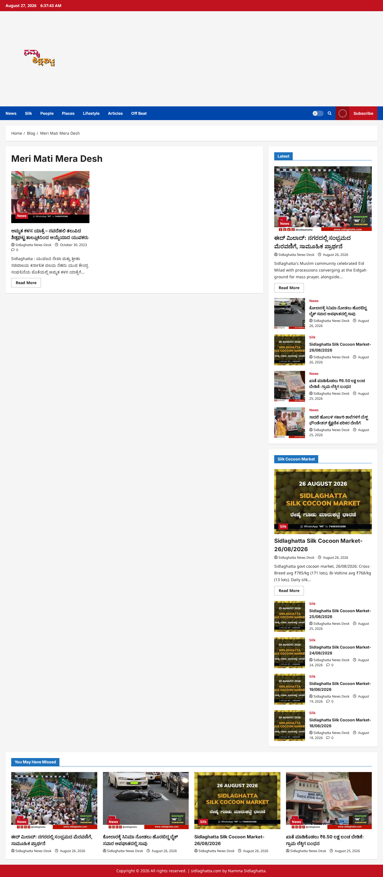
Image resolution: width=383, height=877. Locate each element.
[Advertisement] (267, 59)
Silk (28, 113)
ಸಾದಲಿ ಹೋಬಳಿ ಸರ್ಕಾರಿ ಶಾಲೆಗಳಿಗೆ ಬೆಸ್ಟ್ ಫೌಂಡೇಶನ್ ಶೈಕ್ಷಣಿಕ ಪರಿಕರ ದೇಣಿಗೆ (289, 422)
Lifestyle (91, 113)
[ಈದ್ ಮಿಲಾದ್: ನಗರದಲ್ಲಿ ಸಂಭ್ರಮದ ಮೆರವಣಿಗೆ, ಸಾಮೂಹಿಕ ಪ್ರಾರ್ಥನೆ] (323, 198)
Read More (28, 283)
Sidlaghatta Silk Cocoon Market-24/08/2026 (289, 652)
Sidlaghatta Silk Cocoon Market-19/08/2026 (289, 689)
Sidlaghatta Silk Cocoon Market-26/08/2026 (289, 350)
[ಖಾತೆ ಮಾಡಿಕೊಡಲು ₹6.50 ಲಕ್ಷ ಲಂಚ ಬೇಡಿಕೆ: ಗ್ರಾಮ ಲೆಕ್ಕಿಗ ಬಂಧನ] (329, 800)
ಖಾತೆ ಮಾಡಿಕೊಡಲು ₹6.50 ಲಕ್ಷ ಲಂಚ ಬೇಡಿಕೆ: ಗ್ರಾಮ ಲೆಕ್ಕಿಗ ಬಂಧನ (289, 386)
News (11, 113)
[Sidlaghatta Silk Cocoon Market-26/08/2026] (323, 501)
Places (68, 113)
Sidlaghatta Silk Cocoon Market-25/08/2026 (289, 616)
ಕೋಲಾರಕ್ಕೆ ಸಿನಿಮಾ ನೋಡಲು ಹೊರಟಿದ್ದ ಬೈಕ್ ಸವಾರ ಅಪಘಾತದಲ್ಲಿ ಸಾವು (289, 313)
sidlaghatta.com (206, 870)
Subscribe (363, 113)
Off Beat (139, 113)
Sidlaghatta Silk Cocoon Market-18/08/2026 (289, 725)
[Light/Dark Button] (318, 113)
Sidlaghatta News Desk (33, 244)
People (47, 113)
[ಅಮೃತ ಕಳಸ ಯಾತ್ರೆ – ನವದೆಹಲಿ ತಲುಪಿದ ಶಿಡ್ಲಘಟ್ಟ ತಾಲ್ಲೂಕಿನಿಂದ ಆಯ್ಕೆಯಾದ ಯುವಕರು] (50, 197)
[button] (329, 113)
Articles (115, 113)
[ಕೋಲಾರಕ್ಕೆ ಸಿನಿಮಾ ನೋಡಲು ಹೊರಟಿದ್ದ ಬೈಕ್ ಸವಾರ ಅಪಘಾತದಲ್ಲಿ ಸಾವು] (146, 800)
